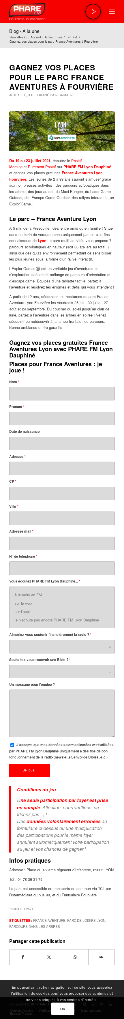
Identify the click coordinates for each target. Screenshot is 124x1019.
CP (12, 481)
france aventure (49, 920)
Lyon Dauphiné (62, 95)
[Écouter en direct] (93, 11)
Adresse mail (21, 531)
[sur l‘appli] (62, 611)
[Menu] (112, 11)
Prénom (17, 406)
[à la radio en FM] (62, 595)
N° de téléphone (23, 556)
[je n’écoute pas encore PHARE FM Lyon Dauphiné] (62, 620)
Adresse (17, 456)
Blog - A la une (24, 31)
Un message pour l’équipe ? (32, 684)
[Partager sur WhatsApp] (75, 956)
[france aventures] (62, 131)
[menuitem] (112, 11)
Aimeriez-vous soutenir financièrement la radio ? (50, 634)
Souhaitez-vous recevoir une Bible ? (40, 659)
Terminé (42, 95)
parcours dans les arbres (34, 926)
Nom (14, 381)
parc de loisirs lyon (86, 920)
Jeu (30, 95)
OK (62, 1008)
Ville (13, 506)
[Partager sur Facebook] (23, 956)
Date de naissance (24, 431)
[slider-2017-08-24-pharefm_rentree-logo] (51, 11)
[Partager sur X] (49, 956)
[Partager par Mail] (101, 956)
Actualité (17, 95)
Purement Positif (42, 166)
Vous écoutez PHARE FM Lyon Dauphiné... (44, 581)
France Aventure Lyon (66, 218)
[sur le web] (62, 603)
